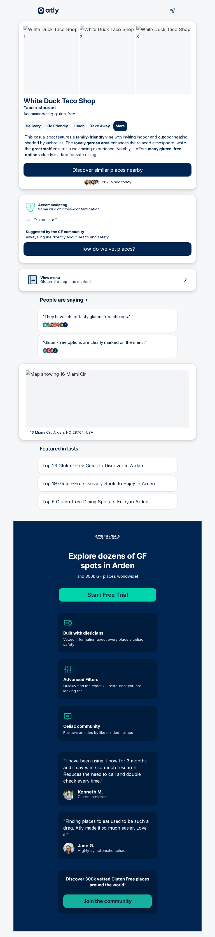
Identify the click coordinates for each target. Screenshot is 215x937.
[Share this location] (172, 11)
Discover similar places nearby (107, 170)
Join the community (107, 901)
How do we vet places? (107, 249)
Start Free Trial (107, 594)
